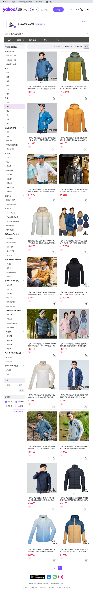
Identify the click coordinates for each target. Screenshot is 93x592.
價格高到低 (78, 46)
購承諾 (84, 21)
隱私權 (59, 587)
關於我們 (34, 587)
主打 (10, 39)
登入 (72, 9)
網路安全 (51, 587)
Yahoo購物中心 (15, 9)
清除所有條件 (18, 411)
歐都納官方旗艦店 (16, 34)
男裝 (57, 39)
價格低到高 (68, 46)
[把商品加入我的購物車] (54, 98)
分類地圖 (67, 587)
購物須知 (43, 587)
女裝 (45, 39)
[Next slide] (55, 66)
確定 (21, 390)
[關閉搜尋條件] (36, 9)
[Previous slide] (28, 66)
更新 (62, 583)
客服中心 (26, 587)
